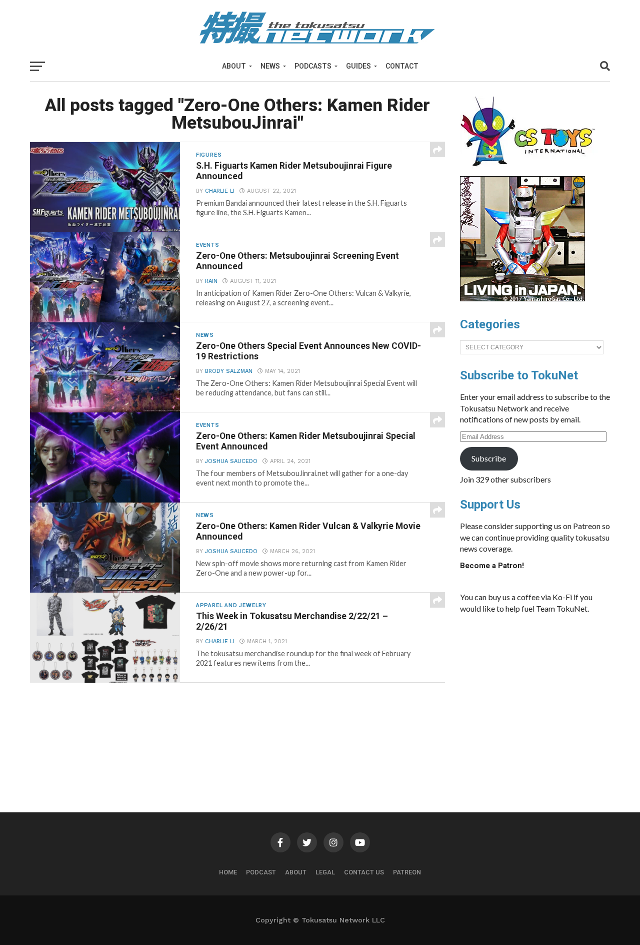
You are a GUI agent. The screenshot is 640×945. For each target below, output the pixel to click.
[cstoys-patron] (531, 171)
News (270, 66)
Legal (325, 872)
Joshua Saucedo (231, 461)
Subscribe (489, 458)
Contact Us (364, 872)
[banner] (522, 298)
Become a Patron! (492, 565)
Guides (358, 66)
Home (228, 872)
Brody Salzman (228, 371)
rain (211, 281)
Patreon (407, 872)
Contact (402, 66)
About (234, 66)
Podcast (261, 872)
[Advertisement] (535, 696)
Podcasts (313, 66)
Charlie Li (219, 191)
